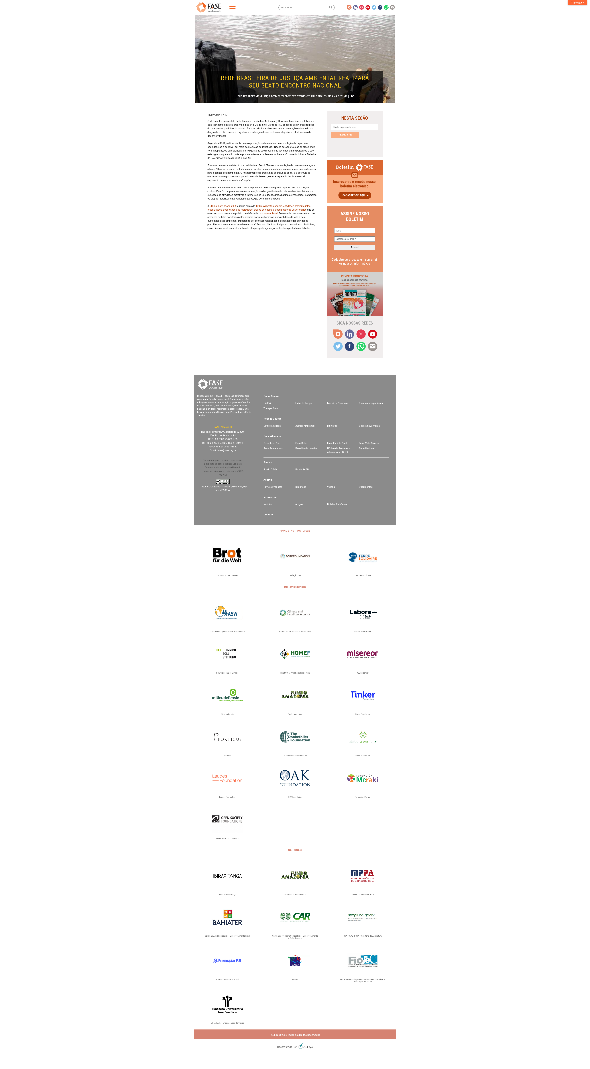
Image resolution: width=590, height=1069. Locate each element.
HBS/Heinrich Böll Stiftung (227, 673)
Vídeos (331, 486)
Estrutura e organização (371, 403)
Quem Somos (271, 396)
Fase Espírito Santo (337, 443)
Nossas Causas (272, 418)
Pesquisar (345, 134)
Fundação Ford (295, 575)
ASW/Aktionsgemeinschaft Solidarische (227, 631)
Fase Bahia (301, 443)
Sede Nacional (366, 448)
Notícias (268, 504)
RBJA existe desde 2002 (223, 206)
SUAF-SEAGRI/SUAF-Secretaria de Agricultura (363, 936)
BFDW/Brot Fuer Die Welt (227, 575)
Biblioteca (300, 486)
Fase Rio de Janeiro (306, 448)
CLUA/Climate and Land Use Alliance (295, 631)
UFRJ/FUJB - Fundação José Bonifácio (227, 1023)
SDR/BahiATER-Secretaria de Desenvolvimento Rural (227, 936)
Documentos (366, 486)
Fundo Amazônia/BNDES (295, 894)
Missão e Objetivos (337, 403)
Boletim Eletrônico (337, 504)
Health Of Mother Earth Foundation (295, 673)
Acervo (268, 479)
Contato (268, 514)
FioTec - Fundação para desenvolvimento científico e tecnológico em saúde (362, 980)
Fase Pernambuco (273, 448)
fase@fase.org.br (226, 450)
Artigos (299, 504)
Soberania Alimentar (369, 425)
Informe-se (270, 497)
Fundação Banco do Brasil (227, 979)
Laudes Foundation (227, 797)
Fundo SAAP (302, 469)
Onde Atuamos (272, 436)
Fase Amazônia (272, 443)
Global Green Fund (362, 756)
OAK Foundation (295, 797)
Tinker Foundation (362, 714)
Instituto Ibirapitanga (227, 894)
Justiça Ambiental (268, 213)
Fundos (268, 462)
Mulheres (332, 425)
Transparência (271, 408)
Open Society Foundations (227, 838)
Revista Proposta (273, 486)
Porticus (227, 756)
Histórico (268, 403)
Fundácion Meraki (362, 797)
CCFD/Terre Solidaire (362, 575)
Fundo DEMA (270, 469)
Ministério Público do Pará (363, 894)
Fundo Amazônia (295, 714)
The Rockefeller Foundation (295, 756)
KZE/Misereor (362, 673)
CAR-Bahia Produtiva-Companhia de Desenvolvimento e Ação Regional (295, 937)
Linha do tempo (303, 403)
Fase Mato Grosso (369, 443)
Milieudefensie (227, 714)
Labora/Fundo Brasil (362, 631)
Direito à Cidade (272, 425)
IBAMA (295, 979)
